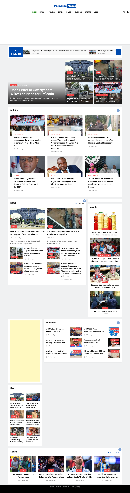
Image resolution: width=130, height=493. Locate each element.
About (52, 487)
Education (15, 272)
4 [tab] (116, 452)
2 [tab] (110, 452)
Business (78, 12)
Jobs (96, 12)
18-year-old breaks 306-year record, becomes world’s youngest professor (95, 354)
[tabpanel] (23, 469)
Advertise (66, 487)
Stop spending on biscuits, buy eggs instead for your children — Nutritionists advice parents (105, 287)
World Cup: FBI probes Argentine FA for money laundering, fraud (106, 477)
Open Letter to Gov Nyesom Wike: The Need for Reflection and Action (33, 94)
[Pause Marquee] (118, 52)
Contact (58, 487)
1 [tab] (108, 452)
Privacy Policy (75, 487)
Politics (52, 12)
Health (69, 12)
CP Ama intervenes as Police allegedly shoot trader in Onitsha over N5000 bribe (33, 407)
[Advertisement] (65, 30)
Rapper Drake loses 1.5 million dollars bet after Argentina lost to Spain (51, 477)
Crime (98, 73)
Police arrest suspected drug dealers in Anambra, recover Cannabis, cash (16, 442)
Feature (13, 85)
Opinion (70, 95)
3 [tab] (113, 452)
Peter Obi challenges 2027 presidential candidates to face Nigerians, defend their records (101, 140)
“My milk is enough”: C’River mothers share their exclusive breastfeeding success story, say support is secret (105, 261)
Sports (88, 12)
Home (34, 12)
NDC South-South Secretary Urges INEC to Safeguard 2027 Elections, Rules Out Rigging (63, 181)
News (42, 12)
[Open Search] (124, 12)
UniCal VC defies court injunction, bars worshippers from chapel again (78, 79)
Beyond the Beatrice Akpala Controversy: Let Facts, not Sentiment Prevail (39, 51)
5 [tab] (118, 452)
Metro (60, 12)
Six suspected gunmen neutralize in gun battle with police (107, 79)
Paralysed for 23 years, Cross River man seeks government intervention (32, 442)
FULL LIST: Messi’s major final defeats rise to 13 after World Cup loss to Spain (79, 477)
